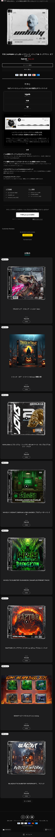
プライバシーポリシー (19, 820)
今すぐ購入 (27, 69)
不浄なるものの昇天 (27, 215)
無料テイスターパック (38, 219)
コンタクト (35, 820)
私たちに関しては (44, 820)
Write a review (27, 235)
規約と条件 (9, 820)
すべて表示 (27, 801)
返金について (28, 820)
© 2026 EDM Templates (27, 825)
